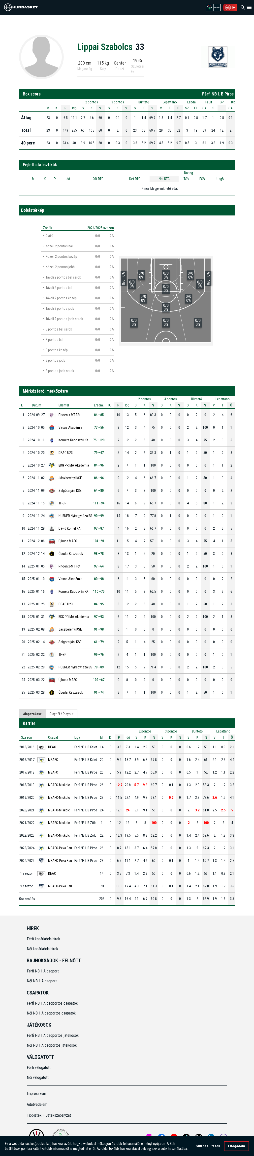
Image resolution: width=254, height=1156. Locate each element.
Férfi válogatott (39, 1067)
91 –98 (99, 629)
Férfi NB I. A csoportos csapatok (53, 1003)
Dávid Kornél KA (70, 528)
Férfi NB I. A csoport (43, 971)
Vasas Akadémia (70, 427)
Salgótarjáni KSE (70, 491)
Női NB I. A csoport (42, 981)
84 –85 (99, 415)
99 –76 (99, 655)
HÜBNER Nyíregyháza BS (75, 516)
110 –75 (98, 591)
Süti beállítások (208, 1146)
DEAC (52, 747)
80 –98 (99, 579)
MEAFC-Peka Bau (60, 848)
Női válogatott (38, 1077)
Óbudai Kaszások (71, 554)
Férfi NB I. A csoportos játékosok (53, 1035)
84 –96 (99, 465)
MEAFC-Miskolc (59, 785)
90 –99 (99, 516)
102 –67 (98, 680)
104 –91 (98, 541)
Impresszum (36, 1093)
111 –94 (98, 503)
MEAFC (53, 760)
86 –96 (99, 478)
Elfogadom (236, 1146)
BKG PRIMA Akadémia (74, 465)
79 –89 (99, 667)
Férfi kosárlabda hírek (43, 939)
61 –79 (99, 642)
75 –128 (98, 440)
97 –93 (99, 617)
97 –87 (99, 528)
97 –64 (99, 566)
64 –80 (99, 491)
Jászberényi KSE (70, 478)
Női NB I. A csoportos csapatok (52, 1013)
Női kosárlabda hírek (42, 948)
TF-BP (62, 503)
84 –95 (99, 604)
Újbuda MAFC (68, 541)
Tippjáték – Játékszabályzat (49, 1115)
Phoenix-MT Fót (69, 415)
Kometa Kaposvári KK (73, 440)
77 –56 (99, 427)
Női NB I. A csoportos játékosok (52, 1045)
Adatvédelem (37, 1104)
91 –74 (99, 692)
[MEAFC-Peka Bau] (218, 57)
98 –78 (99, 554)
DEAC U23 (66, 453)
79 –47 (99, 453)
